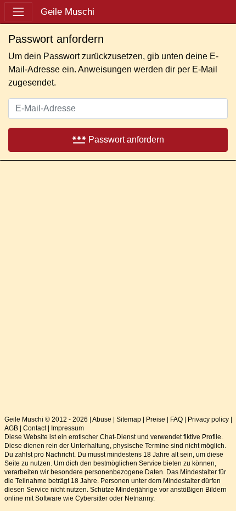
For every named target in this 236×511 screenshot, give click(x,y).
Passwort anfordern (118, 139)
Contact (34, 428)
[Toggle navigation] (18, 11)
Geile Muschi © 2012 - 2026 (46, 419)
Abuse (101, 419)
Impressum (67, 428)
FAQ (176, 419)
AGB (11, 428)
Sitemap (128, 419)
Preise (155, 419)
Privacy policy (208, 419)
